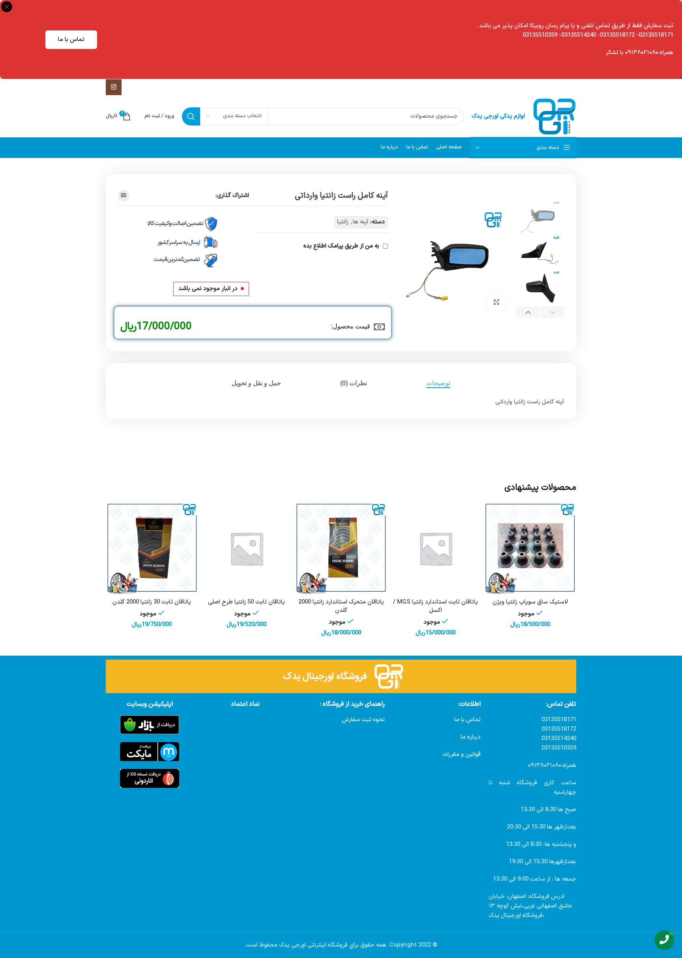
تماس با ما (71, 39)
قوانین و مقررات (461, 754)
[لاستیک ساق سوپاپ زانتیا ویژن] (530, 548)
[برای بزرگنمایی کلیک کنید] (496, 302)
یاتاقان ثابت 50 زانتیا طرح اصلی (246, 602)
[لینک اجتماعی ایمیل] (123, 196)
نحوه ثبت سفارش (363, 719)
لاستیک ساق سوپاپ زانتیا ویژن (530, 602)
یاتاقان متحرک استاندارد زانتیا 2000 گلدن (341, 606)
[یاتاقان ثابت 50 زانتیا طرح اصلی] (246, 548)
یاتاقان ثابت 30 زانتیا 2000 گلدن (151, 602)
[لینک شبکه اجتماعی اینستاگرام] (114, 87)
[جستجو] (191, 116)
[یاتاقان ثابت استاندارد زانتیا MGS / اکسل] (436, 548)
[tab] (438, 383)
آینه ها (361, 222)
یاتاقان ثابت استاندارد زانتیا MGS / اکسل (435, 606)
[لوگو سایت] (554, 116)
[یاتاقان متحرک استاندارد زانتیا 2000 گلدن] (341, 548)
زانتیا (342, 222)
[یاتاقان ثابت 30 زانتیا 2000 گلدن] (152, 548)
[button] (553, 312)
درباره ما (471, 737)
